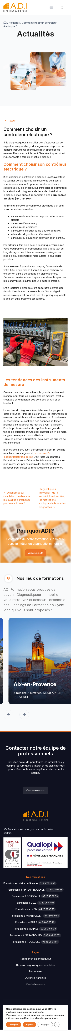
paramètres (51, 1018)
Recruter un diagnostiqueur (35, 958)
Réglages (45, 1024)
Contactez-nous (35, 790)
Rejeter (29, 1024)
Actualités (14, 22)
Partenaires (35, 971)
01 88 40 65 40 (46, 922)
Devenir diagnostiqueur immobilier (35, 965)
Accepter (13, 1024)
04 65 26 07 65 (54, 889)
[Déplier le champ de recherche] (62, 8)
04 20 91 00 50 (46, 909)
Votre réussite (35, 552)
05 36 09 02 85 (50, 941)
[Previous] (8, 715)
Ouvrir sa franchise (35, 977)
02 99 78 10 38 (47, 883)
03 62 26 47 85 (46, 902)
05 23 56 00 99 (50, 896)
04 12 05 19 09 (51, 915)
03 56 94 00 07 (52, 935)
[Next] (24, 715)
